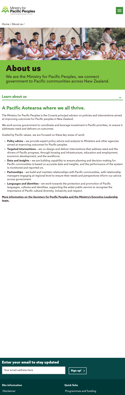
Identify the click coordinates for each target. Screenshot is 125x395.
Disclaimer (9, 391)
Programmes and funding (80, 391)
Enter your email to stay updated (30, 362)
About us (17, 24)
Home (5, 24)
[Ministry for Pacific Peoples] (18, 10)
